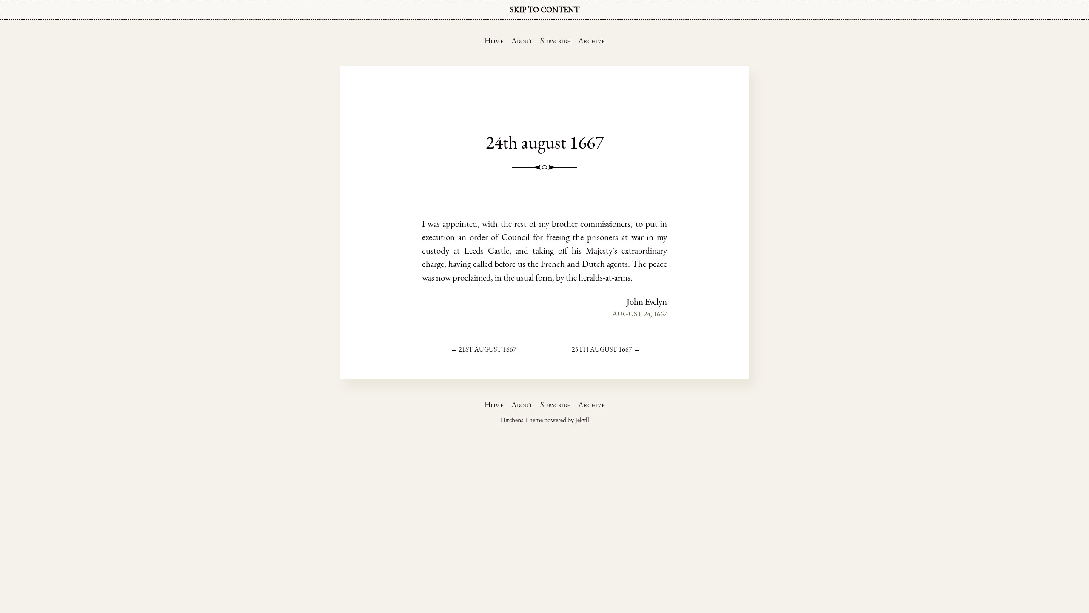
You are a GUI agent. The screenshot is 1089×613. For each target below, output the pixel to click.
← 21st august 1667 (483, 349)
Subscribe (555, 41)
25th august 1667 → (606, 349)
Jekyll (582, 419)
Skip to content (544, 9)
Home (494, 41)
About (522, 41)
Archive (591, 41)
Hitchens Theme (521, 419)
